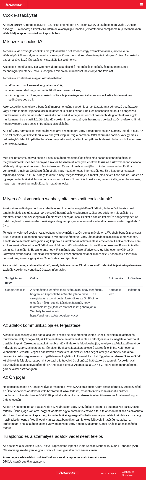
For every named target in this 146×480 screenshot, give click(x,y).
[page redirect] (13, 4)
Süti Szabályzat (108, 473)
